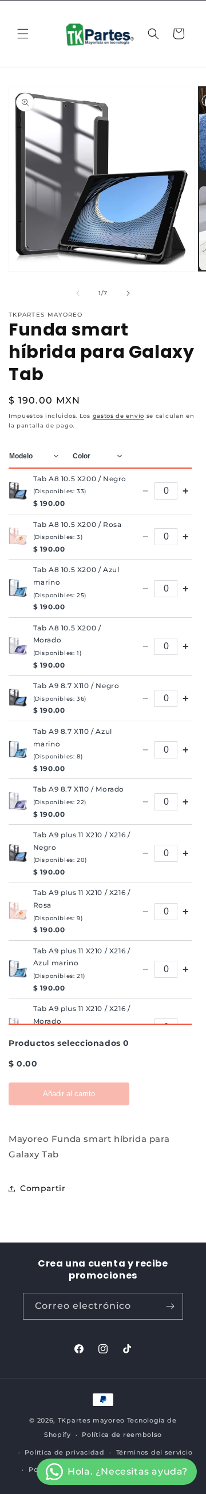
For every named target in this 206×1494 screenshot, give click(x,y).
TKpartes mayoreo (91, 1420)
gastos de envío (119, 416)
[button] (22, 33)
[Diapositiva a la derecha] (128, 293)
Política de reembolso (122, 1435)
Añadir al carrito (69, 1093)
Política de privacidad (64, 1452)
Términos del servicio (154, 1452)
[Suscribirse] (170, 1306)
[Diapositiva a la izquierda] (77, 293)
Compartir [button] (42, 1188)
